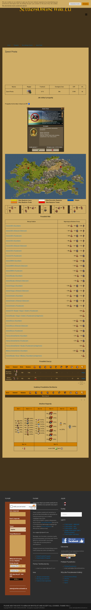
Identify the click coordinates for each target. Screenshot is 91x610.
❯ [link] (84, 383)
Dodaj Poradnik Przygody (43, 556)
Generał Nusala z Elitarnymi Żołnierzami (17, 281)
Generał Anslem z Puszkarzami (15, 306)
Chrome (66, 578)
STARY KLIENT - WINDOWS (71, 524)
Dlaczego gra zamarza (42, 578)
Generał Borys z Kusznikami (14, 321)
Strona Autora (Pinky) (70, 576)
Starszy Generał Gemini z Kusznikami (16, 336)
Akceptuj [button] (85, 4)
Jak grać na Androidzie (42, 577)
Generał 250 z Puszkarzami (14, 251)
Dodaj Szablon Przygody (43, 558)
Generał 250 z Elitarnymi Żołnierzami (16, 246)
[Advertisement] (45, 27)
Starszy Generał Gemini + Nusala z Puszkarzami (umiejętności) (24, 346)
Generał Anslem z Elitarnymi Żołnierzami (17, 301)
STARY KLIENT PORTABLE (71, 534)
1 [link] (81, 383)
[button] (11, 367)
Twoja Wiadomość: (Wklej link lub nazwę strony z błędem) (16, 547)
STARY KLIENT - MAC (70, 526)
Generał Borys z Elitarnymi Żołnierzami (17, 326)
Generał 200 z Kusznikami (13, 226)
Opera (66, 582)
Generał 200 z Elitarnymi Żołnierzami (16, 231)
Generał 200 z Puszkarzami (14, 236)
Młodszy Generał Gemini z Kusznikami (16, 351)
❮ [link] (78, 383)
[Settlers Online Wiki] (45, 8)
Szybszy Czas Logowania (43, 581)
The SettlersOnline (46, 522)
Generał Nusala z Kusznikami (14, 276)
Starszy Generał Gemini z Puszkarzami (17, 341)
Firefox (66, 580)
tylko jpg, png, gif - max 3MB (16, 575)
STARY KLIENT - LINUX (70, 528)
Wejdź (83, 372)
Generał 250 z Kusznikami (13, 241)
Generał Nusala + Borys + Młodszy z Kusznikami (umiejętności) (24, 356)
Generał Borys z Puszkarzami (14, 331)
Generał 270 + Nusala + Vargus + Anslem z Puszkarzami (22, 311)
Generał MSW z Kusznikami (13, 261)
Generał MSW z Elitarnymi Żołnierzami (17, 266)
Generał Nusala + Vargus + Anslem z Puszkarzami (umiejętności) (24, 316)
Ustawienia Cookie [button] (75, 4)
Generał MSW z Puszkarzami (14, 271)
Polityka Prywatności (70, 566)
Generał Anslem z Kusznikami (14, 296)
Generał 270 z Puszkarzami (14, 256)
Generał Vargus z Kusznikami (14, 286)
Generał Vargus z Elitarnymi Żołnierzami (17, 291)
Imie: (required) (14, 511)
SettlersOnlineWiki (21, 607)
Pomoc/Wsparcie (46, 526)
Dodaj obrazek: (14, 563)
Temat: (12, 526)
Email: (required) (14, 518)
